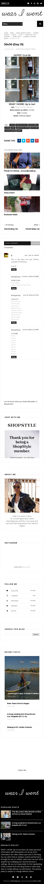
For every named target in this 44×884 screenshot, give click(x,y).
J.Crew (13, 35)
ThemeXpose (15, 881)
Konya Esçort (16, 301)
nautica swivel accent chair (21, 285)
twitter (23, 611)
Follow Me (22, 770)
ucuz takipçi (15, 283)
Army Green (9, 193)
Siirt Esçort (15, 306)
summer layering (29, 36)
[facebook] (31, 3)
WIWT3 (6, 38)
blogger (35, 243)
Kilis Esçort (15, 319)
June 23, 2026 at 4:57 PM (31, 295)
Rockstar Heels (10, 214)
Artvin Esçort (15, 317)
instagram (23, 601)
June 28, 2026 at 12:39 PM (30, 329)
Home (6, 33)
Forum (13, 336)
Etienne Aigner (33, 125)
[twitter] (41, 3)
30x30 (12, 33)
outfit (21, 35)
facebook (23, 595)
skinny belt (17, 36)
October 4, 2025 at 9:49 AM (30, 276)
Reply (14, 269)
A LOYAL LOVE (36, 881)
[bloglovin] (28, 3)
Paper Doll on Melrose (24, 107)
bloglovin (23, 590)
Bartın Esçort (15, 315)
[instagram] (34, 3)
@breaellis (26, 567)
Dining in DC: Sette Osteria (23, 834)
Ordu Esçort (15, 303)
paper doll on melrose (23, 128)
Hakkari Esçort (16, 310)
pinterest (23, 606)
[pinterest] (37, 3)
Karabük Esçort (16, 312)
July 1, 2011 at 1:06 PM (31, 255)
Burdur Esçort (16, 308)
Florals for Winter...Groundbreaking (19, 171)
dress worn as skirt (23, 33)
